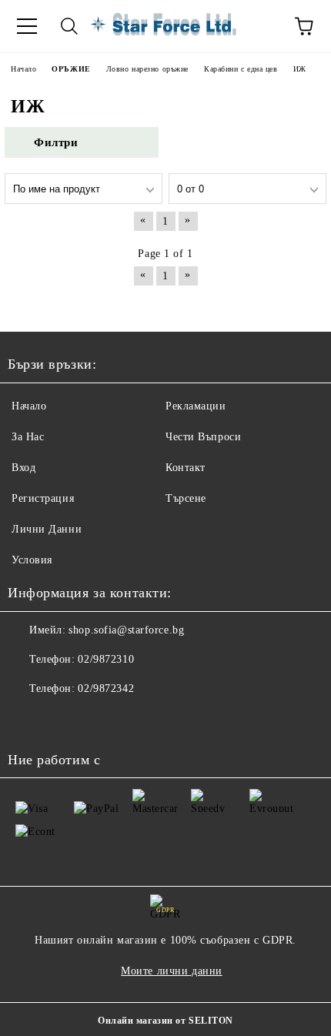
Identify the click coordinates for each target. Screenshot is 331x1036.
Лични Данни (47, 529)
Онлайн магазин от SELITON (165, 1020)
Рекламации (196, 406)
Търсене (186, 498)
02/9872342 (106, 688)
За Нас (28, 437)
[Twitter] (61, 719)
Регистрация (43, 498)
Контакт (186, 467)
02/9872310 (106, 659)
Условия (32, 560)
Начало (29, 406)
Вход (23, 467)
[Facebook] (27, 719)
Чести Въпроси (203, 437)
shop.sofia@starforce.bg (126, 630)
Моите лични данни (171, 971)
